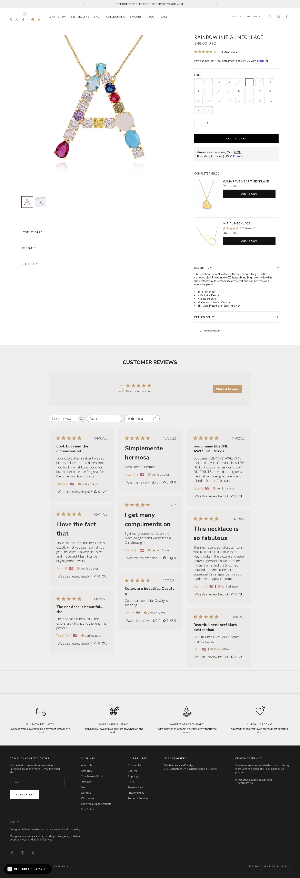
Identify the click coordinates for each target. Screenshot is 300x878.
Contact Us (134, 765)
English (252, 16)
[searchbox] (63, 418)
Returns (132, 770)
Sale (164, 16)
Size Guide (87, 809)
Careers (86, 792)
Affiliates (86, 770)
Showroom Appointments (96, 803)
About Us (86, 765)
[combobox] (104, 418)
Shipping (133, 776)
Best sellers (80, 16)
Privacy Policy (136, 792)
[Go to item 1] (27, 202)
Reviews (86, 781)
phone (239, 772)
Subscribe (24, 794)
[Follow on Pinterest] (33, 853)
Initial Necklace (237, 223)
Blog (83, 787)
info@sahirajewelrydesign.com (253, 779)
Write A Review (227, 389)
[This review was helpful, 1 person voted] (164, 620)
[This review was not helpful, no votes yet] (103, 491)
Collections (115, 16)
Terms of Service (138, 798)
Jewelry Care (135, 787)
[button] (28, 869)
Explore (136, 16)
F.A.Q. (131, 781)
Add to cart (236, 138)
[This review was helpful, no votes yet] (95, 491)
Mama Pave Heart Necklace (246, 181)
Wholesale (87, 798)
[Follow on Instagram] (22, 853)
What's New (57, 16)
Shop (97, 16)
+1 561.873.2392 (244, 783)
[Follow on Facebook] (12, 853)
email (274, 768)
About (151, 16)
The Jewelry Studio (92, 776)
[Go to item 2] (40, 202)
